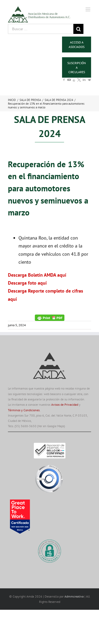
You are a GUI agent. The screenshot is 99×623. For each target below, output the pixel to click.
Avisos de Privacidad (64, 405)
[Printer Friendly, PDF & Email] (49, 317)
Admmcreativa (74, 596)
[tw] (79, 82)
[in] (84, 82)
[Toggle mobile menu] (88, 9)
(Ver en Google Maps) (51, 426)
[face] (64, 82)
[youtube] (69, 82)
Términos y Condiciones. (24, 410)
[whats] (74, 83)
